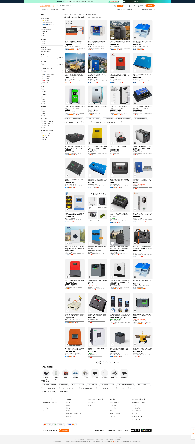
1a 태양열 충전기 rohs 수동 (72, 122)
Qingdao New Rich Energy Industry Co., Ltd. (120, 185)
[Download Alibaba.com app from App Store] (135, 430)
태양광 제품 (81, 14)
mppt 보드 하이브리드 (108, 118)
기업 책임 (45, 408)
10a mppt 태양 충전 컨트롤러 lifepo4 (126, 384)
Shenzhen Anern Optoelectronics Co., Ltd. (75, 219)
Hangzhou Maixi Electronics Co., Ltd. (73, 287)
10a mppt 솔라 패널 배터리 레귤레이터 (68, 388)
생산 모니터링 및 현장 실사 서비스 (74, 413)
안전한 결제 (68, 402)
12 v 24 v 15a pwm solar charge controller (131, 122)
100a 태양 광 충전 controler (144, 384)
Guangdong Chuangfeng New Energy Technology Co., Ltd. (75, 253)
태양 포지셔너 (85, 122)
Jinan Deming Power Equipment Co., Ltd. (97, 80)
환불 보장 (68, 405)
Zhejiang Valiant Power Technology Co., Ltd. (75, 80)
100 (118, 362)
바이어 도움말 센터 (114, 402)
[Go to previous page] (96, 362)
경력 (44, 410)
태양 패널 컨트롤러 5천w (113, 122)
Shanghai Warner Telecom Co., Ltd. (73, 153)
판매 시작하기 (135, 405)
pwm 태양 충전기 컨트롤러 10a (93, 118)
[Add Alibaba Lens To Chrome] (64, 430)
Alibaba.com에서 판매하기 (138, 402)
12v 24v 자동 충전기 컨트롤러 (78, 384)
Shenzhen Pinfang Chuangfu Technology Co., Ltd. (142, 254)
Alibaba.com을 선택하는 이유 (50, 402)
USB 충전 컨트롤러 (64, 384)
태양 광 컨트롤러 (63, 391)
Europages (119, 437)
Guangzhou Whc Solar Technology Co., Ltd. (142, 322)
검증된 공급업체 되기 (137, 410)
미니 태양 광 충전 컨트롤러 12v (87, 388)
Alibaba (66, 14)
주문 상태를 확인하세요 (138, 408)
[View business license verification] (111, 441)
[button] (115, 6)
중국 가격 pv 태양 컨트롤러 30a (124, 118)
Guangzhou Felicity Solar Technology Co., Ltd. (142, 219)
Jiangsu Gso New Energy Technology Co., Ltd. (142, 80)
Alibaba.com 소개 (47, 399)
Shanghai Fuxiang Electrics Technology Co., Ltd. (142, 153)
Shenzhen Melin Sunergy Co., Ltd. (118, 220)
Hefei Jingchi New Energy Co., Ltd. (96, 253)
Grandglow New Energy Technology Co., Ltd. (97, 153)
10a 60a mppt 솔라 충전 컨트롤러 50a (75, 118)
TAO (109, 437)
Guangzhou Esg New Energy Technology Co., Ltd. (75, 113)
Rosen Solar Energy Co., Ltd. (116, 80)
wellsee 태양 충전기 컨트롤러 (50, 388)
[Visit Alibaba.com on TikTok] (148, 419)
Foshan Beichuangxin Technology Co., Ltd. (142, 113)
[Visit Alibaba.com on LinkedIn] (136, 419)
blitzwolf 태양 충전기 (93, 384)
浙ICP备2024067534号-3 (136, 441)
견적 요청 (90, 405)
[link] (193, 429)
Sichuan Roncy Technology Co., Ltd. (96, 288)
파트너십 (134, 413)
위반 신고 (112, 416)
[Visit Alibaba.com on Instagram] (142, 419)
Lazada (97, 437)
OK (60, 57)
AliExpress (75, 437)
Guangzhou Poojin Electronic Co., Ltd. (96, 321)
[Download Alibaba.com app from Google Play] (146, 430)
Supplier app (98, 430)
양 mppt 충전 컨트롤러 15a (98, 122)
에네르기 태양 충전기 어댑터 (141, 118)
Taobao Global (103, 437)
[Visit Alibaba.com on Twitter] (139, 419)
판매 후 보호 (68, 410)
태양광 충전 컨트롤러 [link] (91, 14)
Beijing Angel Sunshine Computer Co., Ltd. (120, 48)
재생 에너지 (73, 14)
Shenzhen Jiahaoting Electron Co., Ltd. (74, 185)
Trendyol (114, 437)
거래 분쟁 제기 (113, 408)
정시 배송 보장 (69, 408)
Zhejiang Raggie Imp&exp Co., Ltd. (96, 48)
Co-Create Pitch (47, 405)
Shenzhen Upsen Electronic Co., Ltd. (118, 113)
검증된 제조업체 (92, 402)
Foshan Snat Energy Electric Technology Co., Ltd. (120, 287)
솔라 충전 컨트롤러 (121, 388)
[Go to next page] (121, 362)
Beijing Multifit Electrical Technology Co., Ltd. (120, 322)
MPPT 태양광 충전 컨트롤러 (49, 391)
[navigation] (52, 189)
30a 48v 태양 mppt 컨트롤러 (50, 384)
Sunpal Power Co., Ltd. (138, 48)
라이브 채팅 (113, 405)
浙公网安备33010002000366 (122, 441)
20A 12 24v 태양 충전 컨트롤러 (108, 384)
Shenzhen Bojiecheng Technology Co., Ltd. (120, 253)
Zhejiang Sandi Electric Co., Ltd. (95, 113)
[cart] (134, 6)
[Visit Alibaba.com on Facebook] (133, 419)
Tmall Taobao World (90, 437)
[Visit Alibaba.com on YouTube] (145, 419)
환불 (111, 410)
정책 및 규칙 (68, 416)
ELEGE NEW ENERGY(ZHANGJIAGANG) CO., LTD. (75, 321)
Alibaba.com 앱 (111, 430)
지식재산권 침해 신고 (115, 413)
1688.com (82, 437)
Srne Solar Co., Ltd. (114, 153)
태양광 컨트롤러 (133, 388)
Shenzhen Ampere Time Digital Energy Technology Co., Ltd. (75, 48)
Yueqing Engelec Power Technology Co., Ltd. (142, 187)
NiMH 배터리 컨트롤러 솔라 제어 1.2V (105, 388)
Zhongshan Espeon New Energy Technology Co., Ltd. (97, 185)
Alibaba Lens (52, 430)
